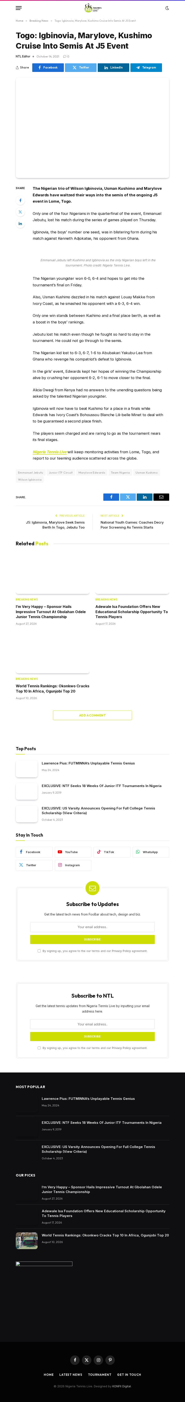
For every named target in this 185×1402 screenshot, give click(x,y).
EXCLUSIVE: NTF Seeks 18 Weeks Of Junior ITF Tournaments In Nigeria (102, 786)
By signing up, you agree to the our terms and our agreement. (94, 951)
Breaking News (27, 599)
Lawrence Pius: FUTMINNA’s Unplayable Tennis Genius (88, 763)
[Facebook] (20, 200)
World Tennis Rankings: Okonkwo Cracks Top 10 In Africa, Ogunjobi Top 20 (52, 688)
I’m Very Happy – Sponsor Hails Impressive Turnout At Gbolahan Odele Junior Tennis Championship (51, 611)
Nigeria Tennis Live (50, 452)
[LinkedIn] (20, 223)
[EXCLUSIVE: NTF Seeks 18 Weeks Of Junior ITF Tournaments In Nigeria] (27, 791)
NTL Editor (23, 56)
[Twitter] (20, 211)
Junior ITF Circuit (61, 472)
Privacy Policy (121, 951)
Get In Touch (129, 1374)
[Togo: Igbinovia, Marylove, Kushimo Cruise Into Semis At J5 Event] (92, 128)
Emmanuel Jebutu (30, 472)
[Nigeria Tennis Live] (92, 8)
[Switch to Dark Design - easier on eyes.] (166, 8)
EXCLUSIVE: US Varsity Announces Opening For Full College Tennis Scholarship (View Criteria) (98, 810)
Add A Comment (92, 715)
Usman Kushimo (147, 472)
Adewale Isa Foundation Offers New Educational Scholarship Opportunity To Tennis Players (131, 611)
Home (49, 1374)
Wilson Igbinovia (30, 479)
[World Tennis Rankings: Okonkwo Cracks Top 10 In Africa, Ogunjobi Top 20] (53, 652)
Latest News (70, 1374)
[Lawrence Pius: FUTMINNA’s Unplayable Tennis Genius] (27, 768)
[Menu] (19, 8)
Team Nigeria (120, 472)
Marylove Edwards (92, 472)
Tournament (99, 1374)
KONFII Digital (121, 1386)
